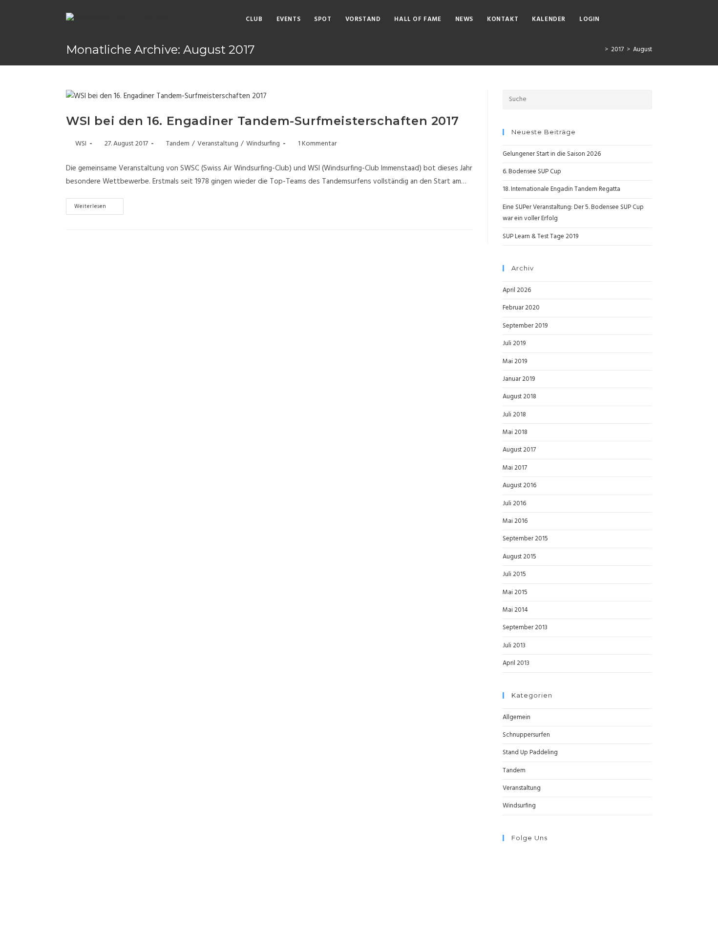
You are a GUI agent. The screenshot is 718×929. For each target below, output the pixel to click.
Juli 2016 (514, 503)
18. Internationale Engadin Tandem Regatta (561, 189)
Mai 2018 (515, 432)
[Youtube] (505, 879)
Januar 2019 (519, 379)
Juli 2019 (514, 343)
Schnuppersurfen (526, 735)
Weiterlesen (90, 206)
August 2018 (519, 397)
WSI (80, 143)
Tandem (178, 143)
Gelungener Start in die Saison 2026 (552, 154)
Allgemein (516, 717)
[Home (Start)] (599, 49)
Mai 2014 (515, 610)
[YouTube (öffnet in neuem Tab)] (648, 19)
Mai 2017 (515, 468)
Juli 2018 (514, 415)
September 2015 (525, 539)
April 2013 (516, 663)
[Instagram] (505, 868)
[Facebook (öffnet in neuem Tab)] (618, 19)
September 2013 (525, 627)
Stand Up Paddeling (530, 752)
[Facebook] (505, 856)
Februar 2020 (521, 308)
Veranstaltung (217, 143)
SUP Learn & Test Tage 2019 (540, 236)
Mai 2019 (515, 361)
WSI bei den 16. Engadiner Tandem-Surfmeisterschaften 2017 (262, 121)
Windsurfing (263, 143)
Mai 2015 (515, 592)
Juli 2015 (514, 574)
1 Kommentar (317, 143)
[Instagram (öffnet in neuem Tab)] (633, 19)
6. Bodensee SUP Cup (532, 171)
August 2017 (519, 450)
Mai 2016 (515, 521)
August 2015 (519, 557)
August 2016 (519, 485)
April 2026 (517, 290)
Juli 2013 (514, 645)
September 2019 (525, 326)
